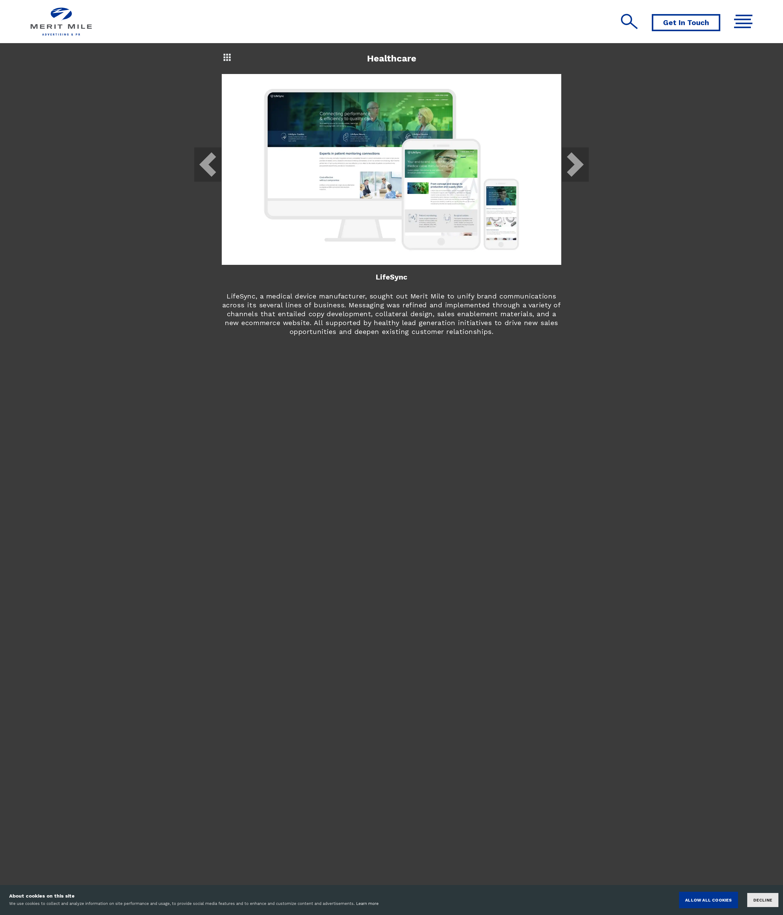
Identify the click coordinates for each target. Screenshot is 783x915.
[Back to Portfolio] (227, 57)
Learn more (367, 903)
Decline (762, 900)
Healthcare (391, 58)
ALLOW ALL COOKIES (708, 900)
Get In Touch (686, 22)
